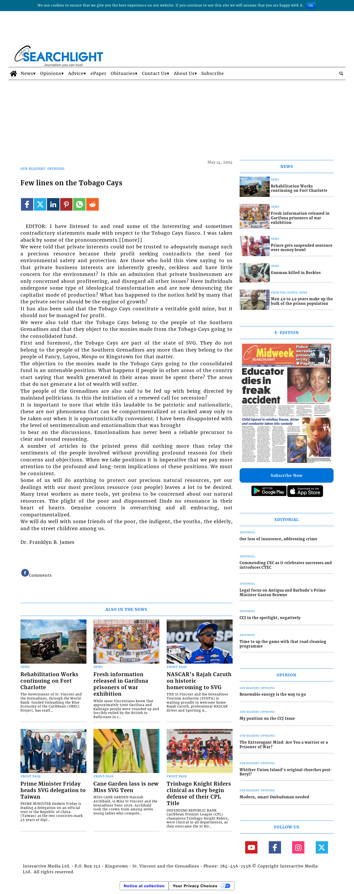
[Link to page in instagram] (298, 847)
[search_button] (341, 73)
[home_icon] (13, 73)
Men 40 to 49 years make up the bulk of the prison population (302, 301)
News (27, 73)
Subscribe (212, 73)
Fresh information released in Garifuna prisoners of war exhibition (120, 684)
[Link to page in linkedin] (53, 204)
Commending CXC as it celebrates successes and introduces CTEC (286, 565)
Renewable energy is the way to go (273, 694)
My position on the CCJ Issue (267, 718)
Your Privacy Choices (195, 885)
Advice (76, 73)
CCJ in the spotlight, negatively (270, 618)
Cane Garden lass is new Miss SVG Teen (125, 787)
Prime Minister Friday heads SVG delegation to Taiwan (53, 790)
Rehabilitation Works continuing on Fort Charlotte (49, 681)
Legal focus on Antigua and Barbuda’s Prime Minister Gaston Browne (283, 592)
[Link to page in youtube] (251, 847)
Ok (311, 5)
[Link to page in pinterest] (66, 204)
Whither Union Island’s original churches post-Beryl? (286, 772)
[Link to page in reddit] (92, 204)
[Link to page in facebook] (27, 204)
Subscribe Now (286, 475)
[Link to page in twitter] (40, 204)
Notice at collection (144, 885)
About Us (184, 73)
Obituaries (123, 73)
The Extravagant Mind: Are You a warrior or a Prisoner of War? (284, 744)
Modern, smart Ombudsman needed (274, 797)
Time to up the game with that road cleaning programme (283, 644)
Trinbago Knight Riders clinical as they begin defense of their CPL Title (199, 794)
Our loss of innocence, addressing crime (278, 539)
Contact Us (154, 73)
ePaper (98, 73)
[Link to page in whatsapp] (79, 204)
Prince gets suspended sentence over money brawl (302, 247)
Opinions (50, 73)
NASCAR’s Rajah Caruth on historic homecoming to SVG (199, 681)
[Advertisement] (177, 116)
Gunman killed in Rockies (296, 273)
